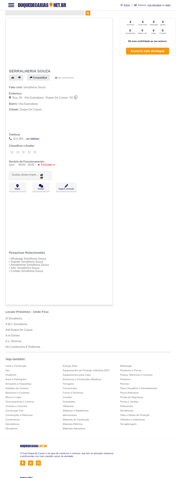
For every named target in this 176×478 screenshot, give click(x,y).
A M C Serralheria (16, 324)
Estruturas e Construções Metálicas (82, 379)
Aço (8, 370)
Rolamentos (126, 406)
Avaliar (41, 189)
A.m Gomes (13, 335)
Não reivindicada (66, 78)
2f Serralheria (14, 318)
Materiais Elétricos (73, 424)
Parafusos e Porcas (130, 370)
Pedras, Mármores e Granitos (136, 374)
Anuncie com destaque (147, 51)
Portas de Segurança (131, 397)
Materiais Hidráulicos (74, 428)
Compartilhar (39, 77)
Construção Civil (14, 410)
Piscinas (124, 383)
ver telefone (32, 138)
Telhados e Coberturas (132, 419)
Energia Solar (70, 365)
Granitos (67, 397)
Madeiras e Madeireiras (76, 410)
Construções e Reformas (19, 415)
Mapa (17, 189)
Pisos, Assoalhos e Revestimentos (138, 388)
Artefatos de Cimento (17, 388)
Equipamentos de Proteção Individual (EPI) (86, 370)
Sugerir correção (66, 189)
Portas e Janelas (129, 401)
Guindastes (69, 401)
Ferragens (68, 383)
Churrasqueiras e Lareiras (20, 401)
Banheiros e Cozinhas (17, 392)
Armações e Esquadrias (18, 383)
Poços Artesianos (129, 392)
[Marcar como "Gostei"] (13, 77)
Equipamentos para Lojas (77, 374)
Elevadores (12, 428)
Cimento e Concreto (16, 406)
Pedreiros (125, 379)
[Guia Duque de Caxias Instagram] (39, 463)
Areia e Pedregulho (16, 379)
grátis (168, 5)
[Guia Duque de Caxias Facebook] (23, 463)
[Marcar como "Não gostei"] (20, 77)
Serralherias (126, 410)
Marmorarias (70, 415)
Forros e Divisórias (73, 392)
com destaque (154, 5)
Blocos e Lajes (13, 397)
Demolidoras (12, 424)
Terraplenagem (128, 424)
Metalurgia (126, 365)
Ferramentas (70, 388)
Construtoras (13, 419)
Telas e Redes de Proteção (135, 415)
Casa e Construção (16, 365)
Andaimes (11, 374)
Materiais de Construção (76, 419)
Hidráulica (68, 406)
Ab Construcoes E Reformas (23, 346)
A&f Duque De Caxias (19, 329)
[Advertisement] (58, 43)
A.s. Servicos (13, 341)
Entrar (127, 5)
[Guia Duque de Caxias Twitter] (31, 463)
